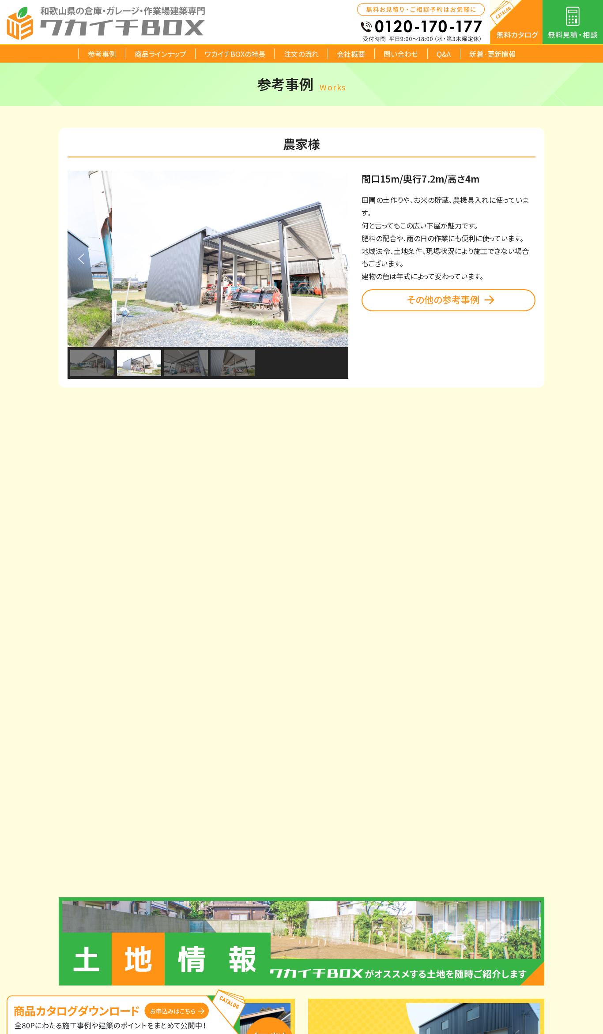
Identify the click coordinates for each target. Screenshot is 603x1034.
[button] (81, 259)
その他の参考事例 (443, 299)
